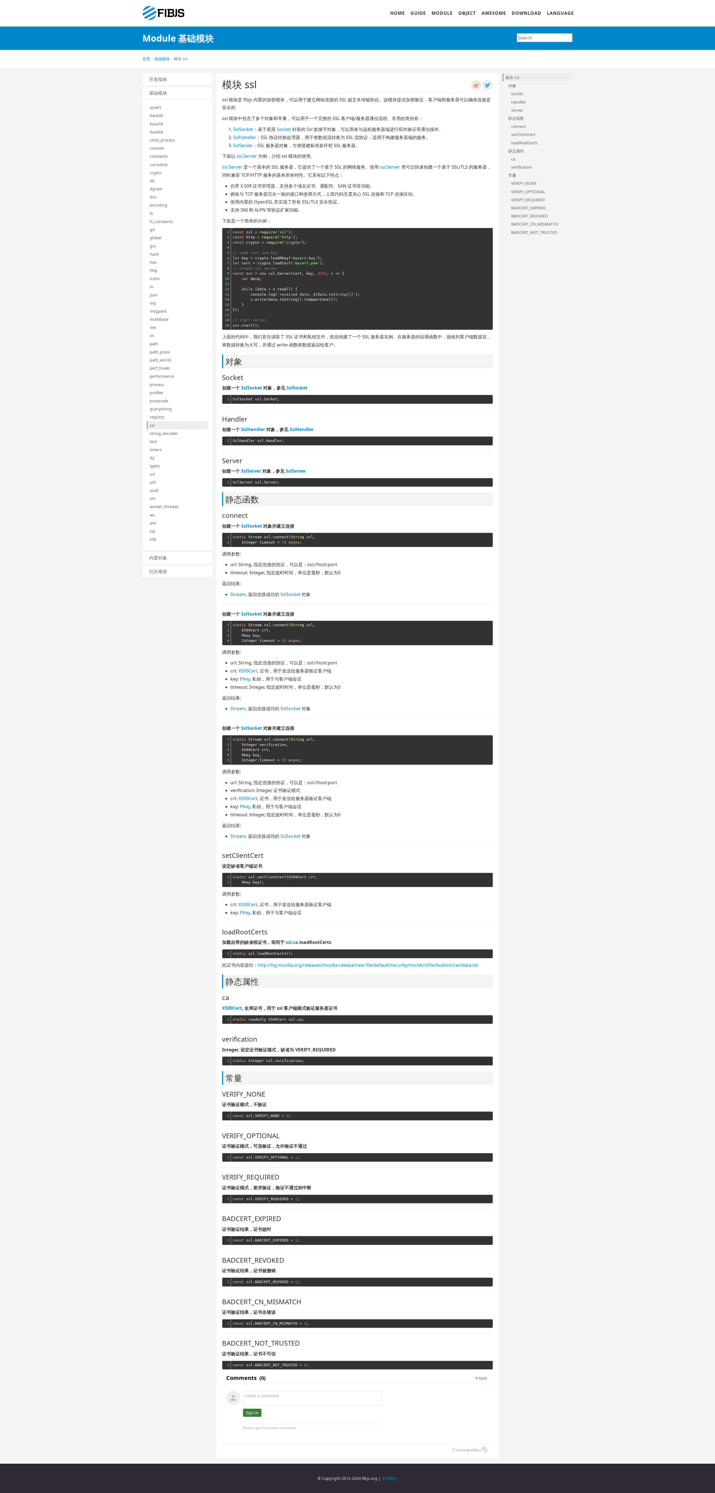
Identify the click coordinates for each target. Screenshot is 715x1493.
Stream (238, 594)
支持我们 (389, 1478)
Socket (284, 129)
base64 (156, 132)
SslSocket (243, 129)
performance (162, 376)
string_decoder (164, 433)
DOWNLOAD (526, 13)
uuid (154, 490)
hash (154, 254)
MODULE (442, 13)
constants (159, 156)
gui (153, 245)
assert (155, 107)
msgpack (158, 311)
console (157, 148)
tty (152, 457)
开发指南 (158, 79)
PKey (245, 679)
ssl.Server (247, 156)
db (152, 180)
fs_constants (161, 221)
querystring (161, 408)
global (155, 237)
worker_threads (164, 506)
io (151, 286)
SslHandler (244, 137)
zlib (153, 539)
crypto (155, 172)
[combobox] (545, 37)
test (153, 441)
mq (153, 303)
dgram (156, 189)
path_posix (160, 352)
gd (152, 229)
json (154, 295)
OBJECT (467, 13)
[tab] (177, 79)
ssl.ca (292, 942)
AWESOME (494, 13)
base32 (156, 115)
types (155, 465)
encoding (158, 205)
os (152, 335)
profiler (156, 392)
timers (156, 449)
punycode (159, 400)
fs (151, 213)
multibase (159, 319)
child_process (162, 140)
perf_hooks (160, 368)
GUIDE (418, 13)
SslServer (243, 145)
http (154, 270)
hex (153, 262)
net (153, 327)
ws (152, 515)
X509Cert (248, 671)
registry (157, 417)
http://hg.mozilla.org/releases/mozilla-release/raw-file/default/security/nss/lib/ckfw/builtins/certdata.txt (368, 965)
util (153, 482)
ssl (152, 425)
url (152, 474)
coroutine (159, 164)
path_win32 (160, 360)
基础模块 (161, 58)
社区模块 (158, 572)
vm (152, 498)
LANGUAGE (560, 13)
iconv (154, 278)
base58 (156, 123)
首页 (146, 58)
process (157, 384)
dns (153, 197)
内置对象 (158, 558)
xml (153, 523)
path (154, 343)
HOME (397, 13)
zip (152, 531)
